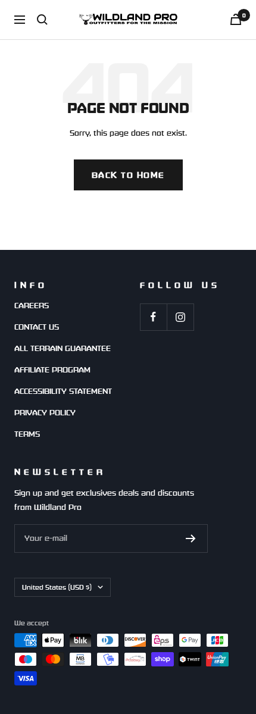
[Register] (191, 538)
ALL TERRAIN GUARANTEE (62, 348)
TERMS (27, 434)
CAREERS (31, 305)
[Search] (42, 19)
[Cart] (236, 19)
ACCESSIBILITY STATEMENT (63, 391)
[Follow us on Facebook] (153, 316)
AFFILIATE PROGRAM (52, 370)
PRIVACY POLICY (45, 413)
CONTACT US (36, 327)
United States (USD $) (57, 587)
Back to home (128, 175)
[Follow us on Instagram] (180, 316)
